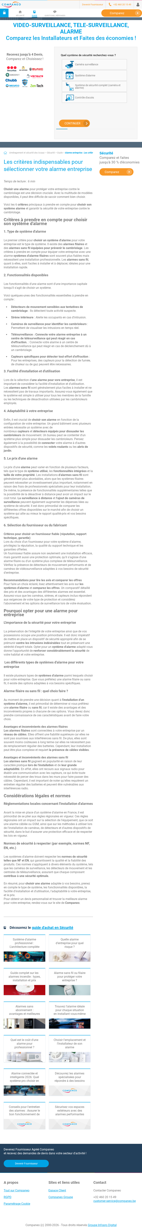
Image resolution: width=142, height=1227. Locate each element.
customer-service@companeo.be (114, 1201)
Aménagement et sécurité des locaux (27, 152)
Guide (60, 152)
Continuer (72, 123)
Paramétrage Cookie (17, 1203)
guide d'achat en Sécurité (52, 927)
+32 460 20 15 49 (104, 1197)
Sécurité (51, 152)
